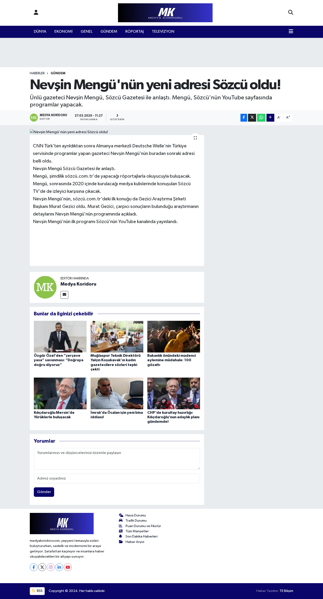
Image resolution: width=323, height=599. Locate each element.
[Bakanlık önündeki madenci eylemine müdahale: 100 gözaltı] (173, 337)
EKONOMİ (63, 32)
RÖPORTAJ (134, 32)
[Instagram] (51, 567)
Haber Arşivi (135, 542)
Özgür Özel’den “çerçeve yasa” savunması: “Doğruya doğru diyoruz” (58, 360)
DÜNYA (40, 32)
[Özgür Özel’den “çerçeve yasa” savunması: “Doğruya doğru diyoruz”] (60, 337)
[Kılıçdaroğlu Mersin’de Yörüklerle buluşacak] (60, 393)
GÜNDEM (108, 32)
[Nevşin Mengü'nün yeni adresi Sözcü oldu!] (117, 132)
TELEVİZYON (163, 32)
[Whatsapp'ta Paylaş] (261, 118)
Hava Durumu (136, 515)
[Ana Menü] (291, 32)
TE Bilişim (286, 591)
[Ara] (290, 13)
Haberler (37, 73)
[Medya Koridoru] (45, 287)
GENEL (86, 32)
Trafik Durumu (136, 520)
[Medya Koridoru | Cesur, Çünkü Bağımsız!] (165, 13)
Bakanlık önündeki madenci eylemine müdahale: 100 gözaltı (171, 360)
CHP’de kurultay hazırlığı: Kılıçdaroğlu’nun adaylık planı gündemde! (173, 417)
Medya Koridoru (78, 284)
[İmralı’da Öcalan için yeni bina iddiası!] (117, 393)
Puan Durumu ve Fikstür (143, 526)
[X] (42, 567)
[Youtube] (68, 567)
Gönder (44, 492)
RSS (39, 591)
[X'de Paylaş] (252, 118)
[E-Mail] (64, 295)
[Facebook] (34, 567)
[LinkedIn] (59, 567)
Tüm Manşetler (137, 531)
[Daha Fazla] (270, 118)
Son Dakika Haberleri (141, 536)
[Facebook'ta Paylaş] (243, 118)
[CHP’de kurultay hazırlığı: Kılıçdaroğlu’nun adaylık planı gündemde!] (173, 393)
